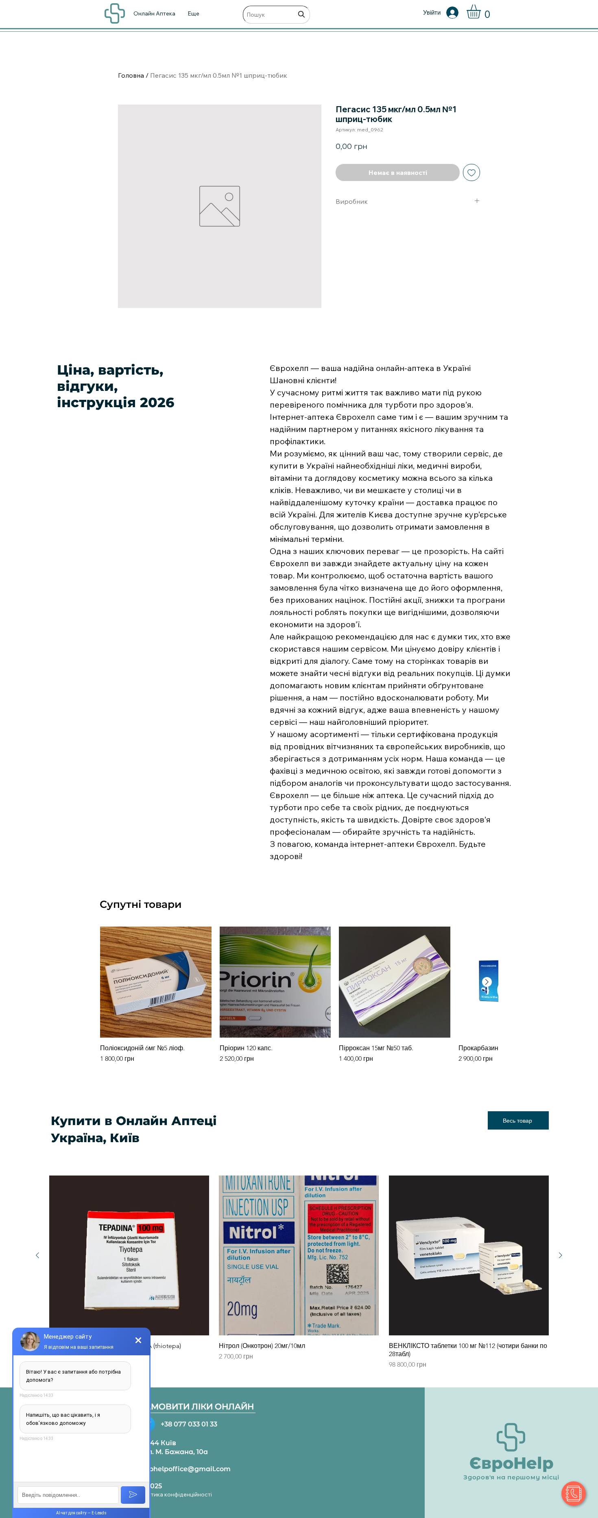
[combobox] (276, 15)
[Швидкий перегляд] (156, 982)
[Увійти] (458, 12)
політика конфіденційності (176, 1494)
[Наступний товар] (487, 982)
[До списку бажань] (471, 172)
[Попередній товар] (37, 1255)
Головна (131, 75)
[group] (299, 999)
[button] (482, 11)
